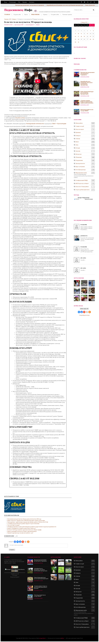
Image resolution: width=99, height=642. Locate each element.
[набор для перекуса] (92, 298)
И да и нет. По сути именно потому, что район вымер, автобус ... (87, 238)
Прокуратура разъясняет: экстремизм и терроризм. (16, 5)
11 (81, 33)
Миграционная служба (81, 172)
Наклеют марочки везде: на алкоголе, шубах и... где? (20, 533)
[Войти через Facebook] (20, 542)
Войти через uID (84, 308)
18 (81, 36)
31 (78, 42)
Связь (76, 145)
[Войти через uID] (15, 542)
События (77, 138)
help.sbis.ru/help (20, 117)
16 (75, 36)
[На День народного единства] (77, 298)
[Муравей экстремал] (61, 570)
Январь (14, 19)
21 (90, 36)
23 (75, 39)
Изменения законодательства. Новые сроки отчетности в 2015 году (24, 519)
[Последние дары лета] (84, 298)
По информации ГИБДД (81, 180)
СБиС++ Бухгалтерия (59, 123)
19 (84, 36)
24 (78, 39)
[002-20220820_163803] (92, 283)
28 (90, 39)
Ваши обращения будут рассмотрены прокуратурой (87, 93)
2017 (10, 19)
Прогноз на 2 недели (89, 199)
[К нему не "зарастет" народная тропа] (54, 570)
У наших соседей (79, 126)
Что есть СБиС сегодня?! (13, 525)
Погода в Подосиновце (83, 197)
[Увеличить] (14, 506)
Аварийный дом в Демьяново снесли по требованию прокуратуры (52, 5)
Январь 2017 (84, 22)
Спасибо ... (83, 259)
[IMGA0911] (54, 577)
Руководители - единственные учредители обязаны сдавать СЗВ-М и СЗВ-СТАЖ (27, 522)
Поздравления (79, 160)
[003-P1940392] (84, 283)
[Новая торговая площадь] (68, 562)
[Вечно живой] (68, 577)
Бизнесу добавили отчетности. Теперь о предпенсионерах (22, 531)
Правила (25, 2)
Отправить (12, 549)
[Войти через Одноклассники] (28, 542)
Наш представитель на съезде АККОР (86, 110)
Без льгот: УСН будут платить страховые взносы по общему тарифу (24, 530)
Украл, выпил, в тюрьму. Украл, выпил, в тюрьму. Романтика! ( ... (86, 227)
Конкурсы (77, 135)
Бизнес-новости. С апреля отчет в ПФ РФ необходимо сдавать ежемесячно (26, 520)
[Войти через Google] (25, 542)
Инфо (18, 10)
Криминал (78, 132)
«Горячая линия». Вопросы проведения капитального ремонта (86, 102)
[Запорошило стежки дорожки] (61, 562)
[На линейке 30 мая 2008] (54, 562)
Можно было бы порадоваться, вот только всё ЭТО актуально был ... (87, 249)
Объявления (78, 157)
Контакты (31, 2)
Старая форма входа (84, 315)
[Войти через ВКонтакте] (17, 542)
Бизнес (38, 24)
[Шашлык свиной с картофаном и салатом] (84, 291)
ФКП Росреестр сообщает (82, 183)
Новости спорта (79, 129)
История (77, 148)
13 (87, 33)
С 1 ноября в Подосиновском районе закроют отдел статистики (23, 523)
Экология (77, 151)
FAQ (19, 2)
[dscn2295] (61, 577)
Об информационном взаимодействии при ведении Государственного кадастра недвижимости (31, 526)
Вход (5, 2)
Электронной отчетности (35, 123)
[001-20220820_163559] (77, 291)
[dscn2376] (68, 570)
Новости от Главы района (82, 186)
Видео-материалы (80, 166)
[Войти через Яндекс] (23, 542)
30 (75, 42)
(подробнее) (42, 638)
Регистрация (12, 2)
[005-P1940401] (77, 283)
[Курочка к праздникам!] (92, 291)
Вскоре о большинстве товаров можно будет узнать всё (21, 528)
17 (78, 36)
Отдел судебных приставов (82, 189)
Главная (6, 19)
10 (78, 33)
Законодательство (80, 163)
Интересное (78, 154)
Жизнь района (79, 123)
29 (93, 39)
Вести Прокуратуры (80, 169)
